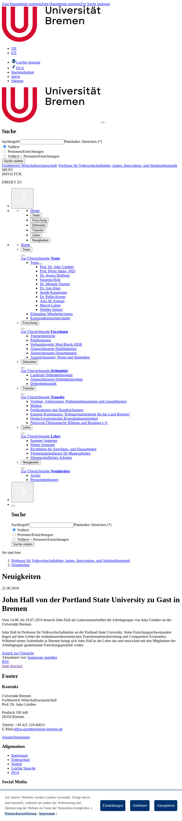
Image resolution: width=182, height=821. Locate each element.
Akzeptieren (166, 805)
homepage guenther (42, 657)
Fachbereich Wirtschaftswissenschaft (29, 165)
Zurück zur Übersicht (18, 653)
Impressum (19, 755)
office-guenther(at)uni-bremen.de (38, 729)
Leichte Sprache (23, 768)
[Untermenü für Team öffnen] (40, 264)
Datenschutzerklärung (20, 813)
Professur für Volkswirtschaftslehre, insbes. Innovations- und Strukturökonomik (118, 165)
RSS (5, 662)
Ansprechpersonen (16, 737)
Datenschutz (20, 760)
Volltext (13, 147)
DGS (15, 772)
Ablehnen (139, 805)
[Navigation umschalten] (103, 122)
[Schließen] (23, 255)
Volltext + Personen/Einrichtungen (33, 156)
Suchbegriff (11, 142)
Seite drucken (12, 666)
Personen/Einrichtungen (25, 151)
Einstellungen (113, 805)
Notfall (16, 764)
